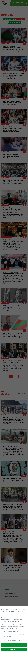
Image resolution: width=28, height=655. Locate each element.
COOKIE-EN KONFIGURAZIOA (14, 640)
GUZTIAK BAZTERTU (14, 649)
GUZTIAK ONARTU (14, 645)
